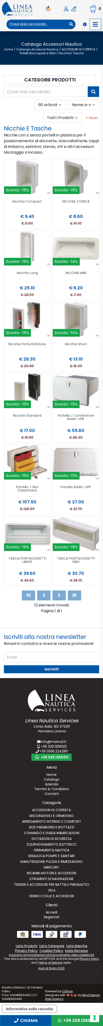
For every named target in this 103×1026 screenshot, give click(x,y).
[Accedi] (66, 8)
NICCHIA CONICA (76, 202)
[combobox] (36, 24)
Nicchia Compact (27, 202)
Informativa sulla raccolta (29, 1008)
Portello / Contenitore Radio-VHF (76, 417)
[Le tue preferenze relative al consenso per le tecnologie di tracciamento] (94, 1017)
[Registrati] (73, 8)
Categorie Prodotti (50, 79)
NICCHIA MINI (76, 273)
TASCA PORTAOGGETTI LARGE (27, 560)
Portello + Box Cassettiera (27, 489)
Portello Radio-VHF (76, 487)
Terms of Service (50, 963)
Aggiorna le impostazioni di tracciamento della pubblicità (51, 955)
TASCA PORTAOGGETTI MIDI (76, 560)
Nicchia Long (27, 273)
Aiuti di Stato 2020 (51, 968)
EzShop (67, 991)
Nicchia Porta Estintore (27, 344)
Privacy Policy (89, 959)
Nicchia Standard (27, 416)
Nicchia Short (76, 344)
